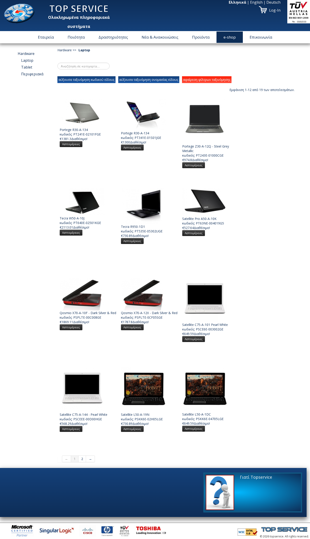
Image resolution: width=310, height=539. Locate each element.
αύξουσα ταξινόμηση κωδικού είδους (86, 79)
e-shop (230, 37)
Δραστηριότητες (113, 37)
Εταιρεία (46, 37)
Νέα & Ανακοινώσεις (160, 37)
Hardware (26, 53)
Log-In (274, 10)
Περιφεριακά (32, 73)
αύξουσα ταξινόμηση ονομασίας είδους (148, 79)
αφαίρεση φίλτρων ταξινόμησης (206, 79)
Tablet (26, 67)
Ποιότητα (76, 37)
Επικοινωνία (261, 37)
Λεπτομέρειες (71, 144)
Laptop (27, 60)
